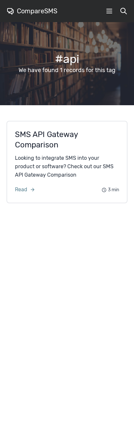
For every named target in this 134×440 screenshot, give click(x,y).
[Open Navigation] (109, 11)
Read (21, 189)
